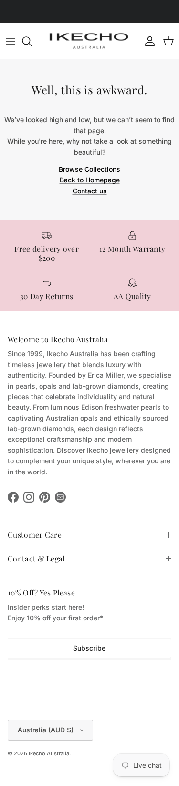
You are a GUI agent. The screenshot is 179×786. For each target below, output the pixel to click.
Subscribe (89, 648)
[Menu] (10, 41)
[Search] (31, 41)
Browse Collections (89, 169)
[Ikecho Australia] (89, 41)
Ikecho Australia (49, 753)
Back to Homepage (90, 180)
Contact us (90, 191)
